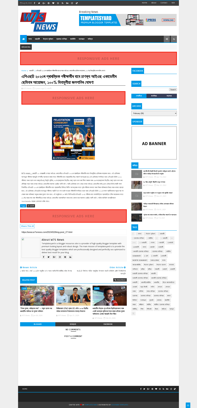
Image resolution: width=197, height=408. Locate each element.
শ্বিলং (156, 309)
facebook (108, 324)
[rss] (63, 3)
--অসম (152, 243)
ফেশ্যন (168, 287)
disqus (73, 324)
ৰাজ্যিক (141, 305)
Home (144, 3)
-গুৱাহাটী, (49, 88)
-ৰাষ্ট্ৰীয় (168, 251)
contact (164, 3)
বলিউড (141, 291)
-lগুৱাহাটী (136, 247)
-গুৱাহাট (152, 247)
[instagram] (72, 3)
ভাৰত (169, 296)
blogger (38, 324)
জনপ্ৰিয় (154, 96)
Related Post (28, 280)
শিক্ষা (142, 309)
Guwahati (137, 256)
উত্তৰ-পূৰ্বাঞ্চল (48, 39)
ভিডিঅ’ (135, 300)
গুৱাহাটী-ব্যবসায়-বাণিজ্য (140, 278)
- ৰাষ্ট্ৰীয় (150, 238)
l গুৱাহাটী (155, 256)
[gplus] (44, 3)
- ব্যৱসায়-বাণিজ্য (138, 238)
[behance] (67, 3)
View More (121, 280)
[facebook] (34, 3)
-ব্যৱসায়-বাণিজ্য (157, 251)
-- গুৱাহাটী (164, 238)
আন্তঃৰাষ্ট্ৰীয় (137, 265)
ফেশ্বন (160, 287)
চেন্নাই (135, 287)
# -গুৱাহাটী (31, 206)
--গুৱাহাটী (161, 243)
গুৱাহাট (165, 269)
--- (172, 238)
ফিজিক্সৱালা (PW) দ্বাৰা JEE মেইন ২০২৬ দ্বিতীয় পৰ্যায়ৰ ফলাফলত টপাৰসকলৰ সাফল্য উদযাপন (72, 309)
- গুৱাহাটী (162, 234)
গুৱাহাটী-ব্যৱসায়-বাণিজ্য (159, 278)
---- (134, 243)
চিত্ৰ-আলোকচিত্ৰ (168, 282)
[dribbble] (58, 3)
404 (173, 3)
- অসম (139, 234)
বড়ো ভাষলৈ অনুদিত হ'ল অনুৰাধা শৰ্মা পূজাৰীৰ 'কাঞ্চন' (158, 193)
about (153, 3)
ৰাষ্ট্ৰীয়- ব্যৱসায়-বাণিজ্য (162, 305)
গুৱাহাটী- (154, 274)
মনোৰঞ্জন (82, 39)
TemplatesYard (91, 405)
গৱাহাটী (157, 269)
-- (156, 238)
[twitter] (39, 3)
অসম (30, 39)
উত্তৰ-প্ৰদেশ (161, 265)
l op (146, 256)
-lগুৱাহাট (170, 243)
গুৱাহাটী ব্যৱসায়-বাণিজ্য (140, 274)
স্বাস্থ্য (172, 309)
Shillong (155, 260)
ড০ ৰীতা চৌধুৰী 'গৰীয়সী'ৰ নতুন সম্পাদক (154, 182)
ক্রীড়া (143, 269)
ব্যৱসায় (135, 296)
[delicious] (77, 3)
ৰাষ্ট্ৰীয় (149, 305)
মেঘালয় (159, 300)
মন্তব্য (169, 96)
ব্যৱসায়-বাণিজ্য (61, 39)
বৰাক (134, 291)
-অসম (144, 247)
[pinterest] (49, 3)
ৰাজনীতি (73, 39)
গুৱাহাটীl (156, 282)
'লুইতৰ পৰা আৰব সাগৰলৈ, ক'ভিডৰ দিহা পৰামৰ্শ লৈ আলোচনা (159, 215)
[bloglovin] (53, 3)
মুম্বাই (152, 300)
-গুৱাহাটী (31, 70)
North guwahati (140, 260)
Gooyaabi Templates (119, 405)
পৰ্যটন (152, 287)
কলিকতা (135, 269)
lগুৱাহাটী (163, 256)
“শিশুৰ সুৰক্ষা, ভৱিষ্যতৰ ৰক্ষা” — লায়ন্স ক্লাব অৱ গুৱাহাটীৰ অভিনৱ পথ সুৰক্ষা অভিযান (36, 309)
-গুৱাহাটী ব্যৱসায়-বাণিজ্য (140, 251)
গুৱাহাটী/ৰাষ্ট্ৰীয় (146, 282)
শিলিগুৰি (149, 309)
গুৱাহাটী (37, 39)
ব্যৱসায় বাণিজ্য (146, 296)
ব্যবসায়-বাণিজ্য (163, 291)
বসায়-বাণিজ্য (151, 291)
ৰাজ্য (134, 305)
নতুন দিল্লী (143, 287)
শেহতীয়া (139, 96)
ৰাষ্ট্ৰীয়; (135, 309)
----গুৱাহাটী (142, 243)
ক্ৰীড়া (150, 269)
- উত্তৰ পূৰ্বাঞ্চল (150, 234)
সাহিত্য (90, 39)
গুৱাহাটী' (135, 282)
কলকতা (171, 265)
